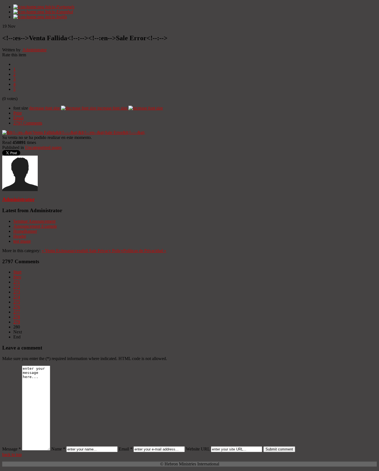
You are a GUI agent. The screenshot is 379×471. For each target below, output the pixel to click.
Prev (17, 277)
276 (16, 307)
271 (16, 282)
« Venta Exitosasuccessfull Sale (69, 250)
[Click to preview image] (73, 132)
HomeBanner (25, 231)
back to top (12, 454)
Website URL (198, 449)
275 (16, 302)
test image (22, 241)
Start (17, 272)
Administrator (34, 49)
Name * (58, 449)
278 (16, 317)
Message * (11, 449)
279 (16, 322)
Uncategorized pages (43, 147)
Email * (125, 449)
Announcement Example (35, 226)
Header (19, 236)
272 (16, 287)
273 (16, 292)
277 (16, 312)
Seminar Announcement (34, 221)
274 (16, 297)
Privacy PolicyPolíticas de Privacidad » (132, 250)
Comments (27, 123)
